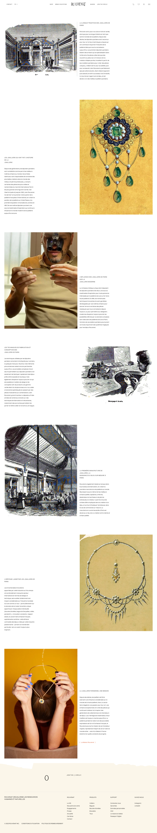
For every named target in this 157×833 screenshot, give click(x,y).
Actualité (70, 813)
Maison (92, 4)
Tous (91, 813)
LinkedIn (137, 806)
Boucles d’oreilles (95, 808)
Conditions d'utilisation (30, 823)
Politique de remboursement (52, 823)
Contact (9, 4)
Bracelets (93, 811)
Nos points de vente (73, 806)
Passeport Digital (115, 816)
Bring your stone (61, 4)
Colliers (92, 803)
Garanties (113, 806)
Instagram (138, 803)
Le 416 (69, 803)
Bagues (92, 806)
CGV (111, 811)
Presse (69, 811)
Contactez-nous (115, 803)
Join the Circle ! (102, 4)
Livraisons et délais (116, 813)
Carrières (70, 816)
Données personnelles (117, 808)
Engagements (71, 808)
